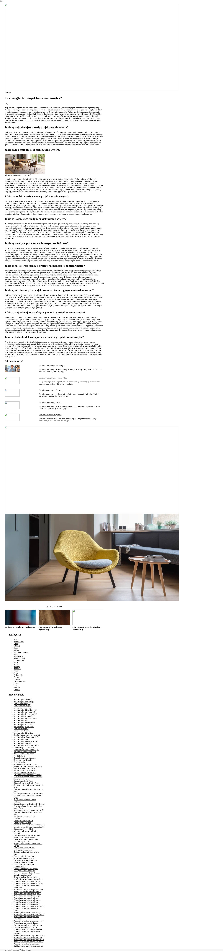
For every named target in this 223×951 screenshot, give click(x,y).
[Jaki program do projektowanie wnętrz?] (92, 512)
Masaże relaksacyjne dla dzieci (25, 768)
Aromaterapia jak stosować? (24, 727)
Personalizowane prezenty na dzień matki (29, 906)
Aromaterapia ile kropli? (22, 699)
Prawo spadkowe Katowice (24, 754)
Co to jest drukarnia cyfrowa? (24, 848)
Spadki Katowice (20, 756)
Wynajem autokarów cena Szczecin (27, 835)
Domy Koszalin (19, 762)
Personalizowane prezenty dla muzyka (28, 929)
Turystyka (17, 679)
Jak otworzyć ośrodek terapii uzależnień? (29, 810)
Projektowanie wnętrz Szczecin (50, 390)
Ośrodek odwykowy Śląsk (23, 829)
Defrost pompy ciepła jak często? (26, 869)
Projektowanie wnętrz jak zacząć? (51, 366)
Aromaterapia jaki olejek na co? (25, 718)
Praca (16, 662)
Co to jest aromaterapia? (22, 706)
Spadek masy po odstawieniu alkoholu (28, 766)
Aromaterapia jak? (20, 720)
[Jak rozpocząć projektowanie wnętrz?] (92, 600)
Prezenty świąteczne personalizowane (27, 892)
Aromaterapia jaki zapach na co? (26, 741)
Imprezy (17, 650)
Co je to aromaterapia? (22, 704)
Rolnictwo (17, 669)
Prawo (16, 665)
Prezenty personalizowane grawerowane (28, 921)
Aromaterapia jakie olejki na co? (25, 710)
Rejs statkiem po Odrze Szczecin (26, 839)
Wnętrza (8, 92)
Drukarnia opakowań (21, 842)
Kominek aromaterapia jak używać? (27, 735)
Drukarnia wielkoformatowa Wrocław (27, 775)
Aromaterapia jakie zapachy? (24, 722)
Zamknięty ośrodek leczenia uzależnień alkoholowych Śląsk (28, 778)
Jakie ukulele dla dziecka (23, 850)
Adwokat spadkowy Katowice (25, 752)
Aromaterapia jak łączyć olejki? (25, 714)
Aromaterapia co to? (21, 739)
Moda (16, 654)
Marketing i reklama (21, 652)
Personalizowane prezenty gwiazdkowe (28, 883)
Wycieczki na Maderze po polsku (26, 860)
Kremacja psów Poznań (22, 823)
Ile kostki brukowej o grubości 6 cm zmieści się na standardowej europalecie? (29, 878)
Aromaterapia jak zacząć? (23, 716)
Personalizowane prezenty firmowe (26, 904)
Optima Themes (25, 950)
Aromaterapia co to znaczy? (24, 702)
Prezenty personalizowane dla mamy (27, 913)
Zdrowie (17, 690)
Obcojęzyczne (19, 660)
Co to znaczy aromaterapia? (24, 748)
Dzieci (16, 644)
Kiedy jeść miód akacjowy (23, 862)
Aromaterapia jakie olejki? (23, 733)
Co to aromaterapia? (21, 729)
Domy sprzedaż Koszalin (23, 760)
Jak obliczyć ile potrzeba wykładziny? (50, 628)
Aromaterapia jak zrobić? (23, 725)
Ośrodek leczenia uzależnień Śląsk (26, 783)
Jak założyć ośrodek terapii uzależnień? (28, 793)
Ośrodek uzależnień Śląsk (23, 781)
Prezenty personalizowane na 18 (25, 927)
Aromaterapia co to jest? (22, 743)
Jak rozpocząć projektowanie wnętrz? (53, 378)
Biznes (16, 639)
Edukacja (17, 646)
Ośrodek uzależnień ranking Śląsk (26, 750)
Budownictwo (19, 642)
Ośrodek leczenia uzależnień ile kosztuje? (29, 825)
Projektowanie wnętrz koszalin (50, 402)
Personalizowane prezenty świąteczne (27, 894)
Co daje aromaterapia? (22, 731)
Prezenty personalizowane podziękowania (29, 935)
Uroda (16, 683)
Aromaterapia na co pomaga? (24, 712)
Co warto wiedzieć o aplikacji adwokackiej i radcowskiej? (24, 857)
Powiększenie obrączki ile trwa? (25, 770)
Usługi (16, 685)
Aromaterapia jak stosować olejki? (26, 745)
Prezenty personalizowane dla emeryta (28, 925)
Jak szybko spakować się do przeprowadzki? (24, 866)
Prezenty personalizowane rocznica (26, 944)
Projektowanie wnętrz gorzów (50, 415)
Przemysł (17, 667)
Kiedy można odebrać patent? (24, 837)
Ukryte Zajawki (19, 681)
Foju (1, 1)
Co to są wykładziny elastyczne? (20, 627)
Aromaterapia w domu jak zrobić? (26, 737)
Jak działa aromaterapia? (22, 708)
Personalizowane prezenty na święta (27, 881)
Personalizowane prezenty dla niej (26, 898)
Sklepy (16, 671)
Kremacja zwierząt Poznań (23, 821)
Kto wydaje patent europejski (24, 871)
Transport (17, 677)
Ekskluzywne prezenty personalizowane (28, 946)
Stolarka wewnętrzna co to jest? (25, 764)
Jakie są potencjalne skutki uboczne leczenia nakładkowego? (27, 874)
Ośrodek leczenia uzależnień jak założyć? (29, 804)
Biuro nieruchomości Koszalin (25, 758)
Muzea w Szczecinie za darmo (25, 773)
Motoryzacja (18, 656)
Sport (16, 673)
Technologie (18, 675)
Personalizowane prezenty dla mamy (27, 900)
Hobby (16, 648)
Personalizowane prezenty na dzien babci (29, 940)
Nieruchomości (19, 658)
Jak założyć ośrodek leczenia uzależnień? (29, 827)
